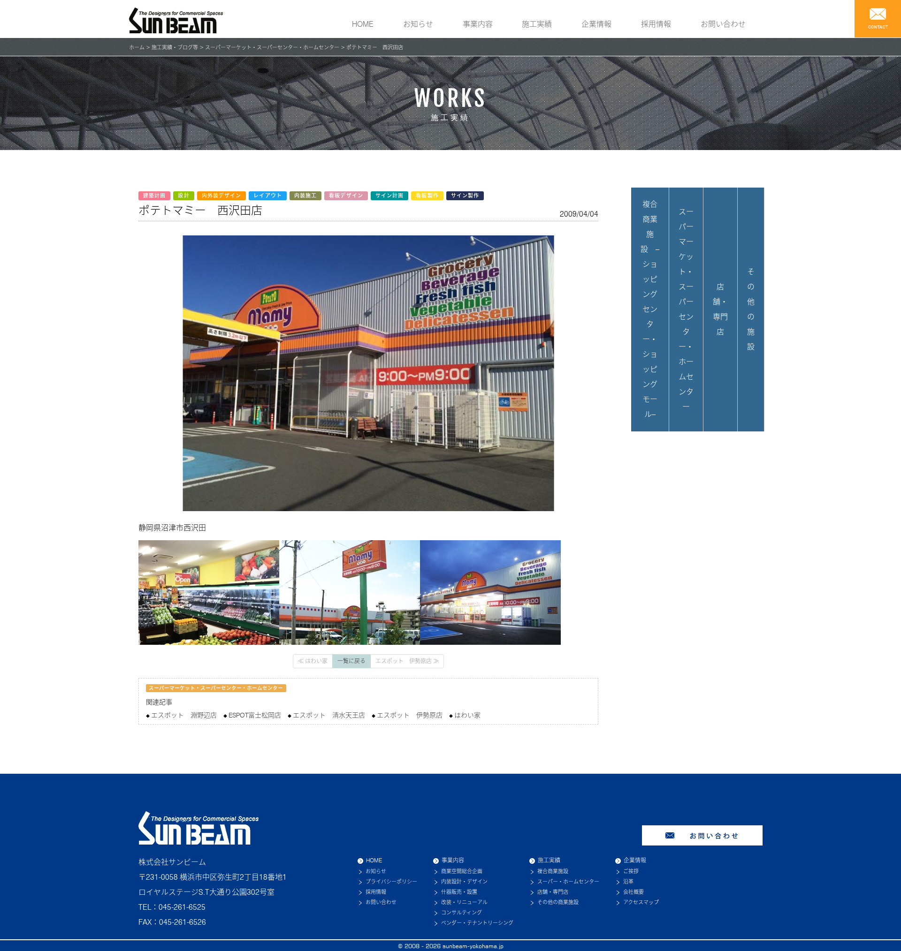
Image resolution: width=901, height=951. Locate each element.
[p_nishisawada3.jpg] (490, 592)
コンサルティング (461, 912)
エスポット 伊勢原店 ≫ (407, 660)
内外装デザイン (222, 195)
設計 (183, 195)
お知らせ (418, 24)
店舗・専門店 (720, 309)
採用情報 (656, 24)
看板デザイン (346, 195)
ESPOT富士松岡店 (255, 715)
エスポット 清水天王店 (329, 715)
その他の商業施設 (558, 902)
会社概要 (633, 892)
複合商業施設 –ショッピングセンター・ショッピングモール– (650, 309)
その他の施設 (751, 309)
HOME (363, 24)
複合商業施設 (552, 871)
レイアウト (267, 195)
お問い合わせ (723, 24)
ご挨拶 (631, 871)
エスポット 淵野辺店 (184, 715)
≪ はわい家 (313, 660)
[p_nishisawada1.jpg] (349, 592)
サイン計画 (389, 195)
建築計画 (154, 195)
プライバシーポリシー (391, 881)
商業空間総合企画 (461, 871)
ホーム (137, 47)
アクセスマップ (641, 902)
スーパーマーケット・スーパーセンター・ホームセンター (272, 47)
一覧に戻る (351, 660)
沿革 (628, 881)
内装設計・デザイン (464, 881)
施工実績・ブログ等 (175, 47)
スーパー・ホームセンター (568, 881)
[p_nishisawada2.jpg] (208, 592)
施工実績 (537, 24)
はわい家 (467, 715)
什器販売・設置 (459, 892)
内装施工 (305, 195)
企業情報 (596, 24)
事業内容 (478, 24)
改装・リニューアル (464, 902)
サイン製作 (465, 195)
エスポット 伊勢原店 (410, 715)
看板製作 (427, 195)
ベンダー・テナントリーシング (477, 923)
